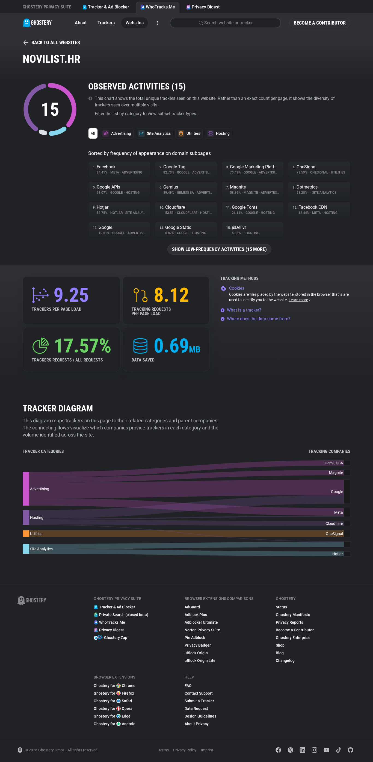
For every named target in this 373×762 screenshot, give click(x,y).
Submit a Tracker (199, 701)
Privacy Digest (206, 7)
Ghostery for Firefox (114, 693)
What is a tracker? (244, 310)
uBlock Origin (196, 653)
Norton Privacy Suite (202, 630)
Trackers (106, 22)
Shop (280, 645)
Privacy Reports (289, 622)
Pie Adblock (195, 637)
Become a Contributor (320, 23)
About (81, 22)
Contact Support (199, 693)
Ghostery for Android (114, 724)
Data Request (196, 708)
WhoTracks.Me (160, 7)
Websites (135, 22)
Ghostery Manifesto (293, 614)
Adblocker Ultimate (201, 622)
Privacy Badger (198, 645)
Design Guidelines (200, 716)
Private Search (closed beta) (123, 614)
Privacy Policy (185, 750)
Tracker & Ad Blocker (108, 7)
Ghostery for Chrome (114, 685)
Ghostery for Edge (112, 716)
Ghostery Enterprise (293, 637)
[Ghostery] (37, 23)
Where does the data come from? (259, 318)
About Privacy (197, 724)
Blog (280, 653)
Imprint (207, 750)
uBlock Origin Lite (200, 660)
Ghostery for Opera (113, 708)
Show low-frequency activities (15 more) (219, 249)
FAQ (188, 685)
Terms (163, 750)
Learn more (298, 300)
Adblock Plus (196, 614)
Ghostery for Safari (113, 701)
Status (281, 607)
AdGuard (192, 607)
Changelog (285, 660)
